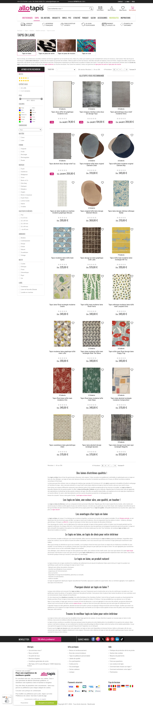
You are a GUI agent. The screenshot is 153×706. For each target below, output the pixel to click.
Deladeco (24, 189)
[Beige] (20, 108)
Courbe (23, 263)
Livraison (113, 658)
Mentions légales (34, 658)
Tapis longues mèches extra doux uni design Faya (92, 113)
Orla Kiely (24, 183)
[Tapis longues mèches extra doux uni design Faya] (92, 94)
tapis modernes (49, 64)
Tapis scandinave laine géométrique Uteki (62, 446)
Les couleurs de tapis (117, 664)
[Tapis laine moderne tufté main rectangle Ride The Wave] (92, 334)
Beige (22, 107)
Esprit (22, 169)
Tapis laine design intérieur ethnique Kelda (121, 212)
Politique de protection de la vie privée (122, 650)
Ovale (22, 151)
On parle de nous (34, 656)
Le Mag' (127, 1)
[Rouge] (20, 119)
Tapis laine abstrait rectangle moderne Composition (121, 399)
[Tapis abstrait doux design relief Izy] (62, 146)
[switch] (7, 701)
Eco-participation (74, 661)
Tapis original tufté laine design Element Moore (91, 212)
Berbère (23, 238)
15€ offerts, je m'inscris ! (46, 639)
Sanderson (24, 171)
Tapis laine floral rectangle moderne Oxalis (62, 305)
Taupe (33, 119)
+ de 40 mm (24, 229)
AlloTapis (19, 30)
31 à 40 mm (24, 226)
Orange (23, 117)
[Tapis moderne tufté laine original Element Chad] (92, 146)
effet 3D (65, 522)
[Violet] (31, 122)
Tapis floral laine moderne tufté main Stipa (91, 399)
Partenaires (114, 672)
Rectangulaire (25, 157)
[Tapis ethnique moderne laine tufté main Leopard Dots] (121, 287)
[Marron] (31, 112)
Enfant (23, 246)
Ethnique (23, 266)
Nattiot (23, 203)
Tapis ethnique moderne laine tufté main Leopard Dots (121, 305)
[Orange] (20, 117)
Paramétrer (24, 703)
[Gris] (31, 110)
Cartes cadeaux (74, 669)
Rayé (22, 275)
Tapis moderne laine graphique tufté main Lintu (62, 352)
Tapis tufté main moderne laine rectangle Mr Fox (121, 259)
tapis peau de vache (101, 64)
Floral (22, 269)
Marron (34, 112)
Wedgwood (24, 174)
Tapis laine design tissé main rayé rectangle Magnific (121, 446)
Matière (32, 30)
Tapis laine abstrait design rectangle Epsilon (91, 446)
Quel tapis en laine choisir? (84, 495)
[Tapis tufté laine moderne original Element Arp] (121, 146)
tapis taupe (130, 550)
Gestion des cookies (116, 653)
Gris (33, 110)
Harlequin (24, 186)
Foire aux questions (116, 661)
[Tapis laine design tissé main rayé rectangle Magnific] (121, 427)
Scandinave (24, 252)
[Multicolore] (20, 115)
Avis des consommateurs (77, 653)
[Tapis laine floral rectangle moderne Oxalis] (62, 287)
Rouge (23, 119)
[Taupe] (31, 119)
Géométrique (25, 272)
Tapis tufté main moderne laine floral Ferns (92, 305)
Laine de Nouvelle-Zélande (29, 289)
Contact (120, 1)
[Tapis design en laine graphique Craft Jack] (92, 240)
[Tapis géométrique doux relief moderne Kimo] (121, 94)
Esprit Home (24, 198)
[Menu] (10, 696)
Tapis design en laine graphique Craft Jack (91, 259)
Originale (23, 148)
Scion (22, 177)
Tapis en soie (86, 53)
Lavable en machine (27, 292)
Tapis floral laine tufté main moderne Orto (62, 399)
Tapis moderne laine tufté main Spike (62, 259)
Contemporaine (25, 241)
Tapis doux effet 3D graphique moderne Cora (62, 113)
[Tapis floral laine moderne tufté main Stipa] (92, 381)
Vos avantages (74, 666)
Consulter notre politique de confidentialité (28, 690)
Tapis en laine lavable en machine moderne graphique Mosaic (62, 212)
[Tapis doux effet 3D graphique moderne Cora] (62, 94)
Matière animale (40, 30)
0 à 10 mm (24, 218)
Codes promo (73, 664)
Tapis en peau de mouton (66, 53)
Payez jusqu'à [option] (76, 1)
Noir (33, 114)
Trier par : (51, 69)
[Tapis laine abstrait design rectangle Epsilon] (92, 427)
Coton (22, 137)
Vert (22, 121)
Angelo (23, 192)
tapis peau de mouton (115, 64)
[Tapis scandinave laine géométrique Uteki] (62, 427)
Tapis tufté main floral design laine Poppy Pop (121, 352)
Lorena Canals (25, 201)
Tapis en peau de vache (47, 53)
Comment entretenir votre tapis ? (121, 669)
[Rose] (31, 117)
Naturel (23, 249)
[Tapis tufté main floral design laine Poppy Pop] (121, 334)
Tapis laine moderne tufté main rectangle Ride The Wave (92, 352)
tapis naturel (55, 509)
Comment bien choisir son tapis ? (120, 666)
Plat (22, 215)
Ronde (23, 160)
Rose (33, 117)
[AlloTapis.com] (31, 9)
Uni (22, 278)
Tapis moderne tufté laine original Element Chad (92, 164)
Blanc (33, 107)
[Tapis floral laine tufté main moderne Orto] (62, 381)
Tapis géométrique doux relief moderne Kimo (121, 113)
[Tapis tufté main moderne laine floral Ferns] (92, 287)
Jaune (22, 112)
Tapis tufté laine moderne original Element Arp (121, 164)
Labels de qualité (74, 658)
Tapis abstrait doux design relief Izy (62, 164)
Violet (33, 121)
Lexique (71, 672)
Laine (22, 140)
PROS (133, 1)
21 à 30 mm (24, 223)
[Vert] (20, 122)
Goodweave (24, 286)
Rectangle (24, 154)
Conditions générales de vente (39, 661)
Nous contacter (34, 653)
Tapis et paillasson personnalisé (79, 656)
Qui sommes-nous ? (35, 650)
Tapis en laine (26, 53)
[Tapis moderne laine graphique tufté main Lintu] (62, 334)
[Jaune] (20, 112)
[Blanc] (31, 108)
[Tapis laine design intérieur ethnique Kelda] (121, 193)
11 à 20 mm (24, 220)
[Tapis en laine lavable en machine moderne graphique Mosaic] (62, 193)
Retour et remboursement (77, 650)
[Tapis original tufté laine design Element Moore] (92, 193)
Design (23, 243)
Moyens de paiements (117, 656)
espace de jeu (77, 603)
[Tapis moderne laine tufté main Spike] (62, 240)
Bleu (22, 110)
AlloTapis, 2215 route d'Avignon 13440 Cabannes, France (44, 665)
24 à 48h (23, 88)
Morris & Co (24, 180)
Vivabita (23, 206)
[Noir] (31, 115)
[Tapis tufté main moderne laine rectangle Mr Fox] (121, 240)
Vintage (23, 255)
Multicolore (24, 114)
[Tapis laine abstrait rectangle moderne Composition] (121, 381)
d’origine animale (124, 518)
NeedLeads (91, 704)
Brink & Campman (26, 195)
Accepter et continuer (46, 703)
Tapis (26, 30)
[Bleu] (20, 110)
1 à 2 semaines (25, 91)
